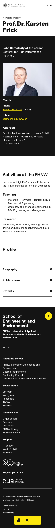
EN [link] (51, 5)
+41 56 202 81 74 (12, 109)
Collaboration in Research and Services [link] (24, 378)
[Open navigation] (36, 520)
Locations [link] (8, 425)
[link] (17, 5)
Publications (11, 280)
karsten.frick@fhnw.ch (15, 118)
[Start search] (27, 520)
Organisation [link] (10, 418)
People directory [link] (13, 18)
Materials (13, 199)
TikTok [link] (6, 402)
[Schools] (18, 520)
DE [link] (47, 5)
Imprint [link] (6, 509)
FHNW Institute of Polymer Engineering (28, 185)
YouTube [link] (7, 405)
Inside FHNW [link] (10, 449)
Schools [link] (7, 422)
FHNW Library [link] (11, 429)
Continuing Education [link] (14, 375)
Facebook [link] (8, 398)
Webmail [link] (7, 452)
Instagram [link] (8, 395)
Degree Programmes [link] (14, 371)
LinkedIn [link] (7, 391)
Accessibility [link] (8, 512)
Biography (10, 269)
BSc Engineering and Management (27, 210)
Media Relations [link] (11, 432)
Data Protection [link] (10, 506)
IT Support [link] (8, 445)
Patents (8, 291)
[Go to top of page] (48, 316)
